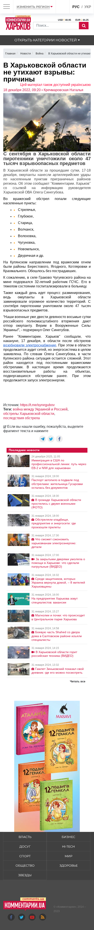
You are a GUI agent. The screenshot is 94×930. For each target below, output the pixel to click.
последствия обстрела (21, 418)
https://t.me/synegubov (37, 405)
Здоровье (68, 865)
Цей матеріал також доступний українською (55, 85)
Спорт (25, 856)
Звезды (25, 875)
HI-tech (68, 846)
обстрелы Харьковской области (28, 413)
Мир (68, 856)
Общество (25, 865)
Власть (25, 837)
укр (87, 7)
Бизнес (68, 837)
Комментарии (66, 906)
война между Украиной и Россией (40, 409)
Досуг (25, 846)
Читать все (77, 681)
